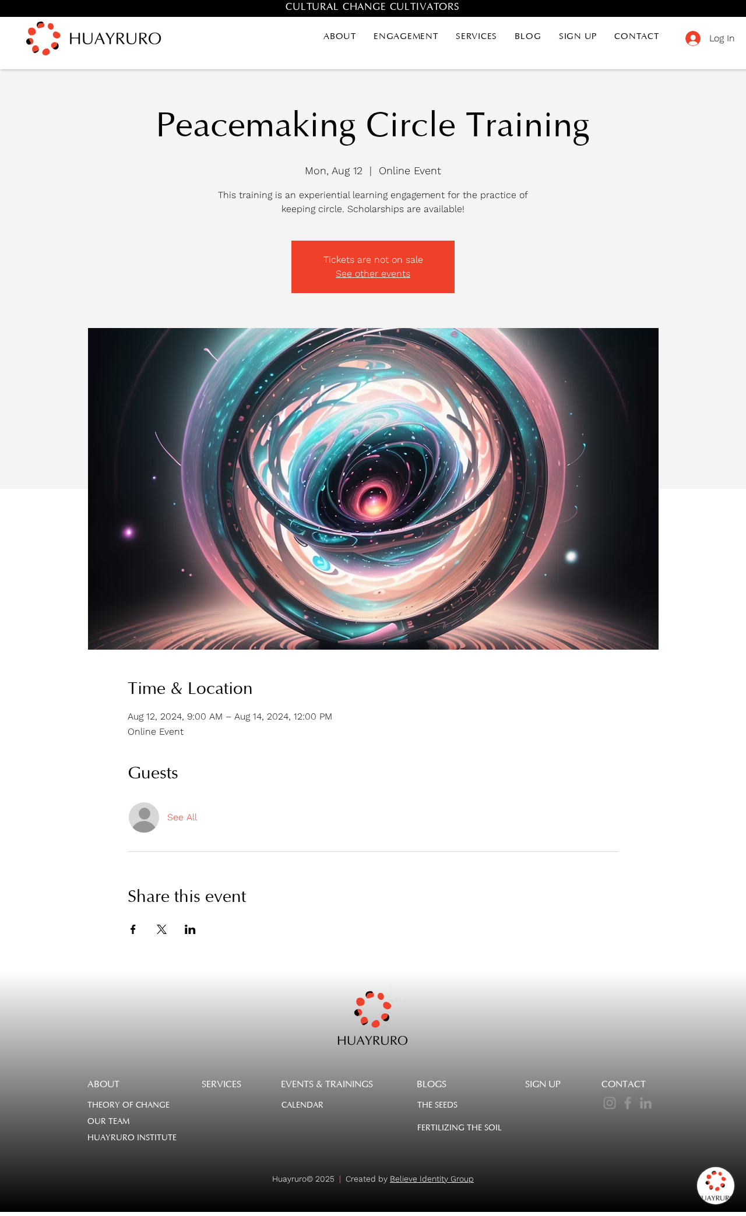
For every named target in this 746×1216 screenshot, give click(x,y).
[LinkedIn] (646, 1103)
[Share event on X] (161, 929)
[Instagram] (609, 1103)
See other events (373, 273)
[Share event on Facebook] (133, 929)
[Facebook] (628, 1103)
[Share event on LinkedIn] (190, 929)
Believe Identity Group (432, 1178)
